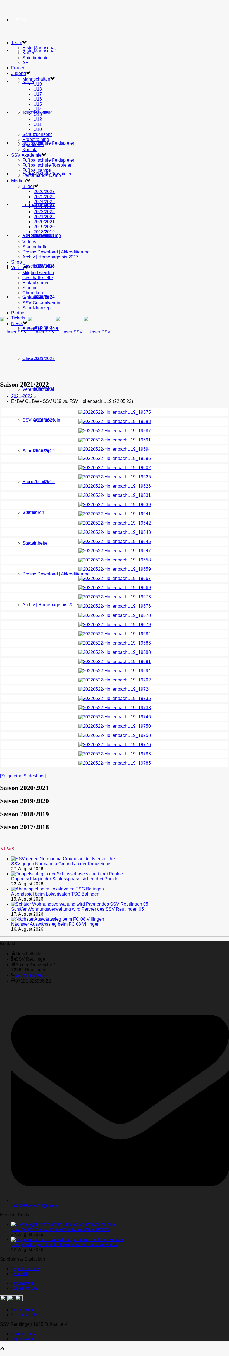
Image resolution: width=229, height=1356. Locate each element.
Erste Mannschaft (39, 50)
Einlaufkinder (35, 282)
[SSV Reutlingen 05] (55, 332)
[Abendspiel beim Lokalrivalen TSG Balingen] (57, 889)
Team (21, 20)
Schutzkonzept (37, 450)
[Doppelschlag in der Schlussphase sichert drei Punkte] (67, 873)
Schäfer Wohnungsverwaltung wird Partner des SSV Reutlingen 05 (77, 909)
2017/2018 (44, 481)
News (21, 297)
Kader (28, 52)
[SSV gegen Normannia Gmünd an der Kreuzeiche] (63, 858)
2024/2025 (44, 201)
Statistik (20, 1273)
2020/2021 (44, 221)
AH (25, 62)
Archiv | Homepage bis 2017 (50, 604)
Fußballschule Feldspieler (48, 143)
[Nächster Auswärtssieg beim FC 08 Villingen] (57, 919)
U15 (38, 104)
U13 (38, 114)
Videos (29, 512)
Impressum (23, 1283)
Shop (21, 174)
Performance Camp (41, 175)
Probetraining (35, 139)
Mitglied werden (38, 272)
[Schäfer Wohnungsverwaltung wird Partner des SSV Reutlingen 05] (79, 904)
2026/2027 (44, 191)
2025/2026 (44, 196)
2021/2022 (44, 358)
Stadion (30, 287)
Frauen (18, 67)
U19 (38, 84)
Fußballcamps (36, 170)
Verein (22, 205)
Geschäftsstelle (37, 266)
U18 (38, 89)
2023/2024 (44, 206)
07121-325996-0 (31, 975)
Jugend (23, 81)
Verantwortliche (37, 389)
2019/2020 (44, 226)
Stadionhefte (34, 543)
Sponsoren (33, 144)
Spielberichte (35, 57)
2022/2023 (44, 211)
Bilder (28, 186)
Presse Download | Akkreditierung (56, 574)
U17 (38, 94)
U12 (38, 119)
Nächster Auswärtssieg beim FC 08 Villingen (55, 924)
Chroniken (32, 358)
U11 (38, 124)
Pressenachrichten (40, 328)
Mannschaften (36, 79)
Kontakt (29, 149)
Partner (24, 235)
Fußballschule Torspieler (46, 165)
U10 (38, 129)
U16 (38, 99)
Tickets (18, 318)
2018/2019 (44, 231)
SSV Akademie (26, 155)
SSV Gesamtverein (41, 420)
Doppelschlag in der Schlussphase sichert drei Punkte (64, 878)
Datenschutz (25, 1288)
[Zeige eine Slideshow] (23, 776)
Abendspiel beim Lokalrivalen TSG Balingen (55, 894)
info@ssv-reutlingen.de (34, 1205)
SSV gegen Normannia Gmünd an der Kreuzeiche (60, 863)
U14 (38, 109)
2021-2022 (22, 396)
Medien (18, 180)
